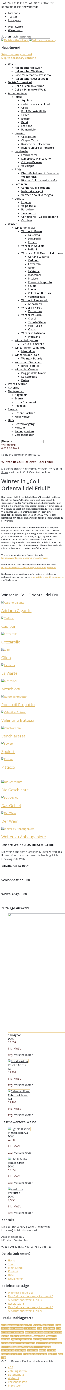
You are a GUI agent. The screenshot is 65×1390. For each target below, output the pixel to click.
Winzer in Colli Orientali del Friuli (42, 253)
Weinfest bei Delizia (20, 1293)
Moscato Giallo (38, 1336)
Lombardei (21, 151)
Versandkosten (24, 435)
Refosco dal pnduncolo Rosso (22, 1343)
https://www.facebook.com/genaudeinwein (24, 557)
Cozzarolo (34, 264)
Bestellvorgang (24, 424)
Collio (24, 108)
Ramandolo (28, 129)
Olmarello (5, 1339)
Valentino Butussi (39, 293)
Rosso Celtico (42, 1343)
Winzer (12, 224)
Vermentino (41, 1354)
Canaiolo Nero (16, 1328)
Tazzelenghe (20, 1350)
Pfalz (18, 169)
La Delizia (34, 235)
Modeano (34, 336)
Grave (25, 115)
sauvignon (46, 1347)
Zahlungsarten (24, 431)
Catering (13, 387)
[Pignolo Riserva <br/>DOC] (19, 1129)
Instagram (14, 20)
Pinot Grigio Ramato (42, 1339)
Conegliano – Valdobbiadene (39, 217)
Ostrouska (35, 311)
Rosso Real (6, 1347)
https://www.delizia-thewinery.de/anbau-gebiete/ (28, 567)
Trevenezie (28, 213)
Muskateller (51, 1336)
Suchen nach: (9, 36)
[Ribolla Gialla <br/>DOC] (17, 1159)
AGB (10, 1367)
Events (19, 398)
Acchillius (5, 1325)
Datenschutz (16, 1374)
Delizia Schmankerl (20, 82)
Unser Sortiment (25, 402)
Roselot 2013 (16, 1303)
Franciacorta (29, 155)
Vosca (32, 329)
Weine (12, 64)
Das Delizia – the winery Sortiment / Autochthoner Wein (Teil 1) (30, 1298)
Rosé (14, 1347)
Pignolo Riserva (25, 1339)
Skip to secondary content (18, 58)
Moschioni (34, 275)
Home (32, 468)
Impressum (15, 1385)
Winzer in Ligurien (26, 340)
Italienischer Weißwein (29, 71)
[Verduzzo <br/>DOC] (15, 1189)
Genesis (51, 1328)
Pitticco (33, 278)
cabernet (5, 1328)
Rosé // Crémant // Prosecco (33, 75)
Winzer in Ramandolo (34, 300)
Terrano (42, 1350)
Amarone (14, 1325)
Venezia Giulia (29, 1354)
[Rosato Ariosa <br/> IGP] (18, 1061)
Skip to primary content (16, 54)
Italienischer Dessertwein (31, 78)
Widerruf (13, 1378)
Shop (11, 1264)
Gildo (31, 267)
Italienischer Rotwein (28, 68)
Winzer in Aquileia (32, 246)
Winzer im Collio (31, 315)
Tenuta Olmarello (32, 344)
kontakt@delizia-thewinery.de (19, 7)
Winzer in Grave (31, 231)
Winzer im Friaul (25, 227)
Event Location (17, 384)
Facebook (14, 13)
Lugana (26, 202)
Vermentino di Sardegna (37, 195)
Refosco (4, 1343)
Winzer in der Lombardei (30, 347)
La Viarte (34, 271)
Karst (24, 122)
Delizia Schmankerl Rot (29, 86)
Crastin (32, 318)
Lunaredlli (34, 238)
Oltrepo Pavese (31, 162)
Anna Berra (35, 304)
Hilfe (11, 420)
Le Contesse (29, 376)
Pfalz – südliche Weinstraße (39, 180)
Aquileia (26, 100)
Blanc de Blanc (39, 1325)
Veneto (19, 198)
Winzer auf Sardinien (28, 362)
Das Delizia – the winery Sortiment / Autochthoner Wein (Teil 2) (30, 1309)
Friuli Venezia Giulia (33, 111)
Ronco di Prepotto (40, 282)
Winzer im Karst (31, 307)
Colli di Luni (28, 137)
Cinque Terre (29, 140)
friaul (45, 1328)
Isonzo (25, 118)
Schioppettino (7, 1350)
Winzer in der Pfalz (27, 355)
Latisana (26, 126)
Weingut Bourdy (31, 358)
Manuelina (28, 351)
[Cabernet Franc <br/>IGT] (19, 1091)
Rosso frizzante (55, 1343)
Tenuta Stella (37, 322)
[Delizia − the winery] (28, 40)
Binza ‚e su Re (30, 366)
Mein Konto (15, 26)
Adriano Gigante (38, 257)
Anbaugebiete (17, 93)
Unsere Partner (25, 413)
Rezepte (20, 406)
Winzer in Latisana (33, 333)
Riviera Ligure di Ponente (37, 148)
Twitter (12, 17)
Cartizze (26, 220)
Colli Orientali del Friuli (35, 104)
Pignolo (14, 1339)
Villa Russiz (35, 326)
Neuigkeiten (16, 391)
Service (13, 409)
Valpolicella (28, 206)
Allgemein (21, 395)
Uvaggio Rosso (15, 1354)
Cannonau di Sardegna (35, 187)
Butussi (58, 1325)
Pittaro (32, 242)
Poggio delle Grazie (33, 373)
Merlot (29, 1336)
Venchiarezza (36, 297)
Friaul (18, 97)
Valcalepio (27, 166)
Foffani (32, 249)
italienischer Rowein (53, 1332)
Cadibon (33, 260)
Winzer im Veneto (26, 369)
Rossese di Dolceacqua (35, 144)
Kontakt (20, 427)
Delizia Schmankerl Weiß (30, 89)
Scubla (32, 286)
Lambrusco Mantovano (36, 158)
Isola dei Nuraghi (32, 191)
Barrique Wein (25, 1325)
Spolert (33, 289)
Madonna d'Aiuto (17, 1336)
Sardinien (21, 184)
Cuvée (33, 1328)
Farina (25, 380)
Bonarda (50, 1325)
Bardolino (27, 209)
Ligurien (20, 133)
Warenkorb (15, 30)
